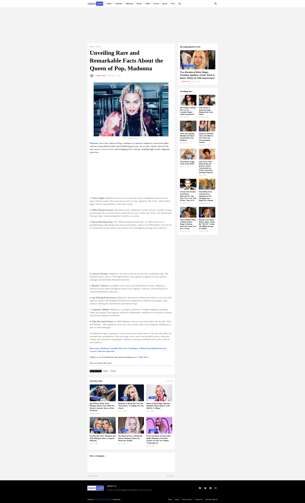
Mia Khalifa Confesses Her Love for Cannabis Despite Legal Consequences (188, 111)
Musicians (129, 4)
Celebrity (118, 4)
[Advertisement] (152, 24)
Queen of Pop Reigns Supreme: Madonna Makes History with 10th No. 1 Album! (158, 405)
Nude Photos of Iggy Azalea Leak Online (187, 163)
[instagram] (216, 488)
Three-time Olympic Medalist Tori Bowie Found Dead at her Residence (187, 137)
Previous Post (93, 476)
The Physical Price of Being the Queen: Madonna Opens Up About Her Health (130, 438)
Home (109, 4)
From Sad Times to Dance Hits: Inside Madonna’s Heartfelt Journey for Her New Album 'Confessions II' (158, 439)
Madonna (99, 47)
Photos (139, 4)
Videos (147, 4)
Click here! (143, 357)
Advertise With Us (211, 499)
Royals (156, 4)
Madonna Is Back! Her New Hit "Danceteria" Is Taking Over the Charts (131, 405)
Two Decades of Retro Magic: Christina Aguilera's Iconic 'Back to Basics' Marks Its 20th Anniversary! (197, 75)
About (177, 499)
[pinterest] (210, 488)
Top (179, 4)
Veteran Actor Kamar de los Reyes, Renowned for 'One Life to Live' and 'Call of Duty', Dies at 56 (188, 196)
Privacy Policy (187, 499)
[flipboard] (205, 488)
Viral (173, 4)
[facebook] (200, 488)
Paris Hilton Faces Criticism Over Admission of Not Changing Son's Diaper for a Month (206, 196)
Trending (112, 371)
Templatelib (116, 499)
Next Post (170, 476)
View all (169, 381)
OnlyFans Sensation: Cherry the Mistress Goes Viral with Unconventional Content (206, 138)
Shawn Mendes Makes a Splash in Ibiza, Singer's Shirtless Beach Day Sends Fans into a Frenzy (188, 224)
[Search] (216, 4)
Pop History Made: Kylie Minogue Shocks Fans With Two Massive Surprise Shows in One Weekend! (102, 406)
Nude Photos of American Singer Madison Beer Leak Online (206, 111)
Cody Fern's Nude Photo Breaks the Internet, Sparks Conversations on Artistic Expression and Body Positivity (206, 167)
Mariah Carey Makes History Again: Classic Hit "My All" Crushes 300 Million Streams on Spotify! (207, 224)
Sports (164, 4)
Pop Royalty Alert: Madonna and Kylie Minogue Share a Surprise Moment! (103, 438)
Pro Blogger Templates (103, 499)
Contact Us (198, 499)
